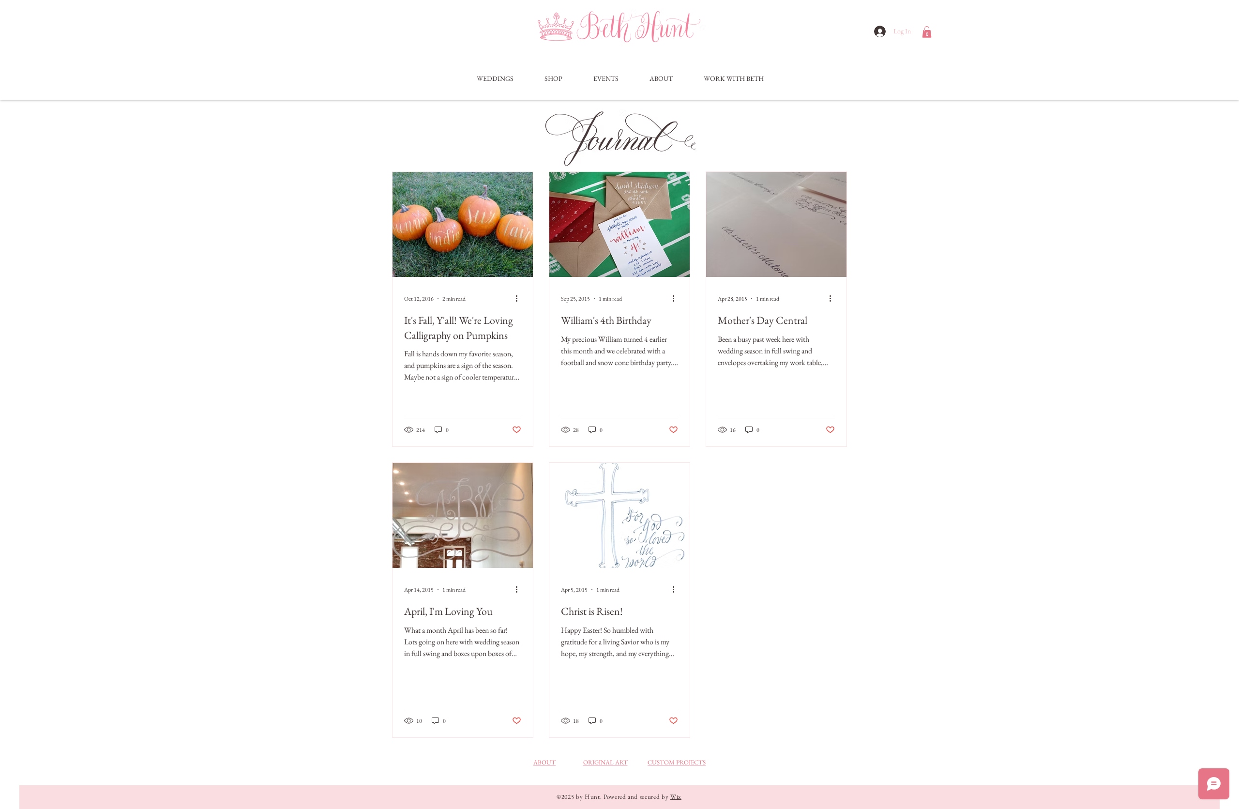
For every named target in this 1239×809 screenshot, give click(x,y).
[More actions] (520, 299)
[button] (927, 32)
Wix (675, 797)
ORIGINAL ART (605, 762)
